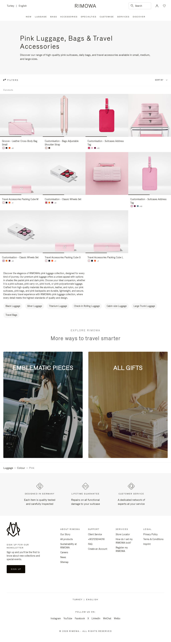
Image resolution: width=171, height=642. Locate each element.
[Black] (6, 148)
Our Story (65, 534)
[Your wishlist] (164, 6)
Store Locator (123, 534)
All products (66, 539)
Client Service (95, 534)
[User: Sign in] (157, 6)
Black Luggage (13, 306)
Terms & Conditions (153, 539)
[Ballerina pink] (3, 202)
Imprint (147, 544)
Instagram (56, 618)
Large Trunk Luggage (144, 306)
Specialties (88, 16)
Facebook (80, 618)
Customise (107, 16)
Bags (53, 16)
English (23, 5)
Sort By (159, 80)
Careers (64, 552)
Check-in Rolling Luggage (87, 306)
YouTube (67, 618)
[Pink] (3, 148)
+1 (12, 203)
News (63, 557)
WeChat (107, 618)
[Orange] (9, 148)
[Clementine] (49, 202)
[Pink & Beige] (46, 148)
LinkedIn (96, 618)
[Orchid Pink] (46, 202)
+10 (98, 148)
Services (123, 16)
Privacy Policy (150, 534)
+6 (13, 148)
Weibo (117, 618)
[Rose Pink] (3, 261)
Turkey (11, 6)
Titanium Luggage (58, 306)
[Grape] (95, 148)
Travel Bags (11, 314)
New (29, 16)
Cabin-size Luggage (117, 306)
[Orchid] (89, 148)
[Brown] (49, 148)
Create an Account (97, 548)
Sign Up (16, 569)
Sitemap (64, 562)
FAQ (90, 544)
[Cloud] (138, 206)
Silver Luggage (34, 306)
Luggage (41, 16)
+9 (55, 203)
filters (12, 80)
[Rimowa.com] (149, 115)
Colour (21, 468)
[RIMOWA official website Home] (85, 6)
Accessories (68, 16)
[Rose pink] (92, 148)
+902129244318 (96, 539)
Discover (139, 16)
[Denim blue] (6, 202)
